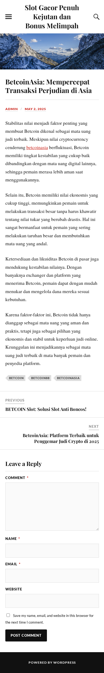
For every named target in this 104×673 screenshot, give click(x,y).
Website (13, 589)
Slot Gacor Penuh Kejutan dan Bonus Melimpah (52, 16)
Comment (17, 478)
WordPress (64, 662)
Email (13, 564)
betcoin (16, 378)
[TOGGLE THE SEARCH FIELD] (96, 17)
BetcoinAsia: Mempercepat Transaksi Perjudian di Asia (48, 86)
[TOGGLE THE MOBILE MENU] (8, 17)
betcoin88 (40, 378)
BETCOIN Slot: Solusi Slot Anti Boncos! (45, 409)
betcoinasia (37, 147)
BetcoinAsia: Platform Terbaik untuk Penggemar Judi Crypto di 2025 (61, 438)
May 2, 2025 (35, 109)
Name (12, 538)
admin (11, 109)
